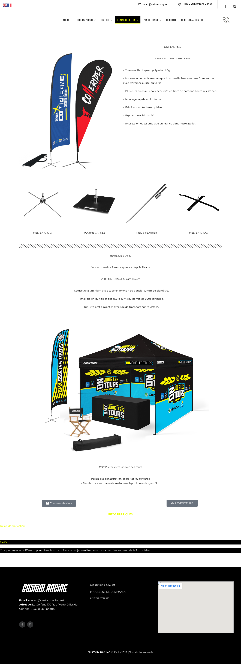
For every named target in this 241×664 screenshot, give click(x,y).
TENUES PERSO (85, 20)
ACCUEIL (67, 20)
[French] (9, 5)
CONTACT (171, 20)
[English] (5, 5)
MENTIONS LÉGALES (102, 585)
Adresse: (25, 604)
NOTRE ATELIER (100, 598)
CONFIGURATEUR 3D (192, 20)
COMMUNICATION (126, 20)
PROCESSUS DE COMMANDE (108, 591)
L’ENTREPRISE (150, 20)
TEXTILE (105, 20)
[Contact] (226, 20)
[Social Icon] (226, 6)
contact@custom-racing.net (41, 600)
